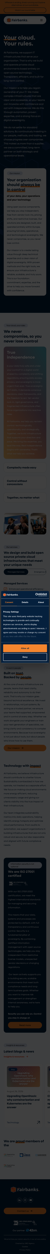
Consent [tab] (9, 602)
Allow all (25, 648)
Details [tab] (25, 602)
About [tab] (41, 602)
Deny (25, 657)
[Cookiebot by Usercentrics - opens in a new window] (35, 595)
